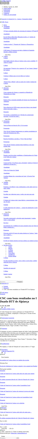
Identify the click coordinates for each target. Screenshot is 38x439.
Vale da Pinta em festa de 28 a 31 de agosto (16, 125)
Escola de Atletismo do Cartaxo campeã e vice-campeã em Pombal (18, 366)
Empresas (6, 214)
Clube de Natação (6, 351)
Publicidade (7, 10)
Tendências (11, 254)
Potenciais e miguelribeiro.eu (19, 433)
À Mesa (10, 250)
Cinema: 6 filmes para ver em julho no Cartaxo (17, 76)
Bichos (10, 248)
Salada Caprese (8, 274)
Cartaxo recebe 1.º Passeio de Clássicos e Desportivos (19, 44)
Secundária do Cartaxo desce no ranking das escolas (14, 360)
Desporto (6, 88)
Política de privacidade (10, 14)
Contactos (6, 13)
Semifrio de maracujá (9, 268)
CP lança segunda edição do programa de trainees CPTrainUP (21, 31)
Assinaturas (7, 11)
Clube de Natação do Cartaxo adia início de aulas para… (16, 412)
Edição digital (12, 256)
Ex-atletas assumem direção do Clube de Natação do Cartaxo (17, 418)
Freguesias (6, 121)
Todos (10, 247)
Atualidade (7, 26)
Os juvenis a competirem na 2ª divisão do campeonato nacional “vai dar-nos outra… (19, 115)
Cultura (6, 56)
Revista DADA (8, 245)
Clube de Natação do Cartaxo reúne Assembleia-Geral (15, 424)
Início (5, 25)
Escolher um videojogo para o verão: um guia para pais (19, 194)
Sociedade (6, 151)
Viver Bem (11, 253)
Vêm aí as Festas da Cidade (11, 170)
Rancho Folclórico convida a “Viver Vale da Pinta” (18, 139)
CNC (12, 351)
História (10, 251)
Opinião (6, 182)
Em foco (6, 223)
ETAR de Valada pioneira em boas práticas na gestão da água (21, 240)
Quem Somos (7, 8)
